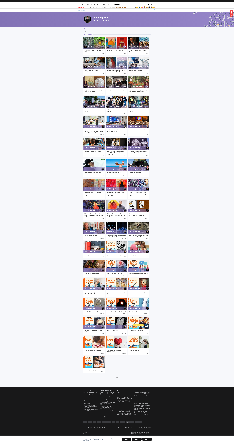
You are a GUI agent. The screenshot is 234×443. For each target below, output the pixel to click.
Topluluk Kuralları (102, 427)
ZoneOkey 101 (118, 7)
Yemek (102, 113)
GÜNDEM (93, 4)
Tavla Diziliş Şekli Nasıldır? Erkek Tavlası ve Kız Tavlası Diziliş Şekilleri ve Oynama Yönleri (125, 414)
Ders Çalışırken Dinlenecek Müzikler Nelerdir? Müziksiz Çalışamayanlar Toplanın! (141, 403)
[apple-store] (133, 433)
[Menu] (78, 4)
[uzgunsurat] (154, 7)
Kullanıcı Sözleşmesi (118, 427)
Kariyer (113, 427)
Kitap (147, 73)
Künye (129, 427)
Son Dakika (122, 422)
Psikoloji (147, 155)
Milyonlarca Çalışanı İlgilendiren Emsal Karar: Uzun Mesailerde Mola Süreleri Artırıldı (107, 411)
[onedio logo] (117, 4)
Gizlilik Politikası (96, 427)
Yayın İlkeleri (125, 427)
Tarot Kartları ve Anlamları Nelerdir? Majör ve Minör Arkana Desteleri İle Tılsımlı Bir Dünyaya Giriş (142, 393)
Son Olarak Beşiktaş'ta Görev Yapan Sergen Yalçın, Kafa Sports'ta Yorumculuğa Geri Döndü (106, 416)
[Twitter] (144, 428)
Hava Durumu (119, 392)
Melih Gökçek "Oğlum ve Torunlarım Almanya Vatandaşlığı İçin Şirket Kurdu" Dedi (107, 393)
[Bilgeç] (139, 7)
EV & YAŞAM (87, 4)
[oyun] (147, 7)
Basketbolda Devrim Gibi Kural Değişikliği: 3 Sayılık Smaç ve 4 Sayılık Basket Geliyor (90, 406)
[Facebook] (142, 428)
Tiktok (117, 422)
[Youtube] (147, 428)
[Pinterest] (149, 428)
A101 (113, 422)
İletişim (110, 427)
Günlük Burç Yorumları (106, 422)
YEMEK (103, 4)
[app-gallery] (147, 433)
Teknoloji (146, 113)
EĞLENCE (98, 4)
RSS (131, 427)
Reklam (107, 427)
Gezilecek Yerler (139, 422)
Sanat (125, 53)
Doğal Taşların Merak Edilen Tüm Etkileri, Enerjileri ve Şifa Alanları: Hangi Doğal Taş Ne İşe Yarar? (124, 404)
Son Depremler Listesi (121, 395)
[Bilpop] (142, 7)
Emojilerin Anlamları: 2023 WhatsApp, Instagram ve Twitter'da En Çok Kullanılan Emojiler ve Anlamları (124, 408)
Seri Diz (123, 7)
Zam (94, 422)
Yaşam (103, 53)
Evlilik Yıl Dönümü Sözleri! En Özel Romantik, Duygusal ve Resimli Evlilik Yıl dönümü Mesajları (124, 398)
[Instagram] (139, 428)
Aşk (147, 256)
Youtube (98, 422)
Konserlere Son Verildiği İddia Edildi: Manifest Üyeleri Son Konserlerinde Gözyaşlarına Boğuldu (107, 398)
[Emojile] (144, 7)
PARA (107, 4)
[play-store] (140, 433)
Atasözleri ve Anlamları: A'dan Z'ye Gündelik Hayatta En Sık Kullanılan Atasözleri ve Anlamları (123, 411)
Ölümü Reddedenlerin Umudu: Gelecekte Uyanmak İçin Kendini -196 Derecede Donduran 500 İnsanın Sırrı (107, 407)
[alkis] (149, 7)
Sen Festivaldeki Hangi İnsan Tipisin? (90, 392)
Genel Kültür (102, 134)
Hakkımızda (85, 427)
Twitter (85, 422)
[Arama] (148, 4)
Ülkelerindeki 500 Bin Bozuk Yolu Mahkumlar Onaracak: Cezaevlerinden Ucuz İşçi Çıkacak (90, 395)
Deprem (90, 422)
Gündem (147, 175)
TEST (82, 4)
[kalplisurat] (152, 7)
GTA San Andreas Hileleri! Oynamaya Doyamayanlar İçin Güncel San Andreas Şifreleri (141, 412)
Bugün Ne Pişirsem (130, 422)
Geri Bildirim (90, 427)
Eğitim (125, 113)
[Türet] (137, 7)
